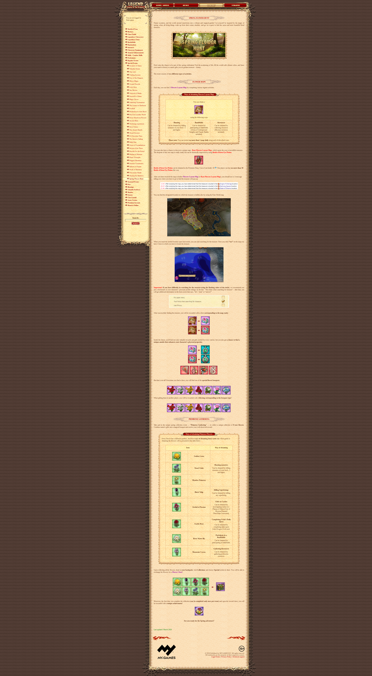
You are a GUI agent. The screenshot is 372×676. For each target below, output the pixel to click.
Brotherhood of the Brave (138, 111)
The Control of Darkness (137, 105)
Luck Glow (133, 87)
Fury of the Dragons (136, 78)
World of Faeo (133, 29)
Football (132, 108)
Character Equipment (135, 50)
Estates (130, 195)
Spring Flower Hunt (136, 179)
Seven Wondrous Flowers (137, 118)
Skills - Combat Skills (135, 55)
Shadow (130, 192)
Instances (131, 47)
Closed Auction (134, 133)
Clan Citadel (132, 197)
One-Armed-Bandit (135, 130)
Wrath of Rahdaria (135, 169)
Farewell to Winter (135, 96)
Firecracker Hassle (135, 173)
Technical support (239, 657)
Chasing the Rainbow (136, 176)
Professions (131, 58)
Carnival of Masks (135, 93)
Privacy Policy (226, 657)
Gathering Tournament (137, 102)
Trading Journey (135, 75)
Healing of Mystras (135, 154)
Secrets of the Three (136, 148)
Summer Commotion (136, 163)
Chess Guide (132, 34)
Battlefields (131, 42)
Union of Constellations (137, 145)
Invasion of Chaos (135, 66)
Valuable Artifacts (134, 190)
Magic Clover (133, 99)
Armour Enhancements (136, 53)
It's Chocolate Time (135, 136)
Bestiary (130, 32)
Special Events (133, 63)
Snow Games (133, 127)
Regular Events (133, 60)
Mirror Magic (133, 81)
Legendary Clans (134, 39)
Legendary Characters (135, 37)
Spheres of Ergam (135, 166)
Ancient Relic (133, 121)
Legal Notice (215, 657)
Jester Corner (132, 200)
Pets (129, 184)
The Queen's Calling (136, 139)
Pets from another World (137, 114)
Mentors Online (133, 205)
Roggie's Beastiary (135, 160)
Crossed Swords (134, 84)
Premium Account (134, 203)
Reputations (132, 45)
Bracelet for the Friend (136, 151)
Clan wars (132, 72)
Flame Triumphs (134, 157)
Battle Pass (132, 142)
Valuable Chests (134, 69)
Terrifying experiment (136, 124)
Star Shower (133, 90)
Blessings (131, 187)
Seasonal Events (133, 182)
